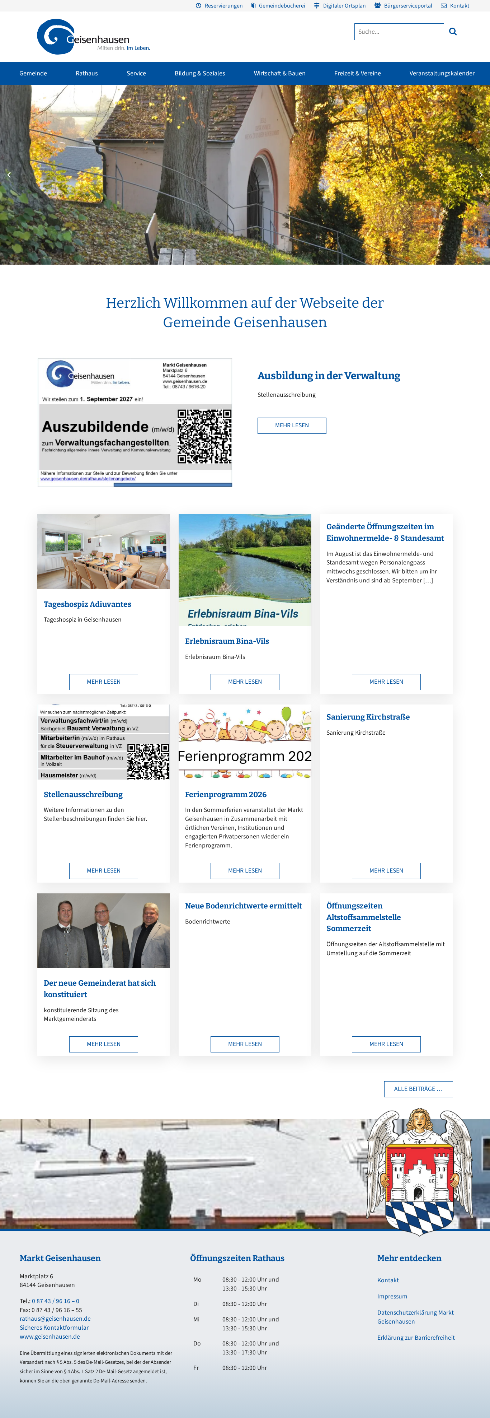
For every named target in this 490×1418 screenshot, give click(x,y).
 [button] (453, 31)
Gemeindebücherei (282, 6)
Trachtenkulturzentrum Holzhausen (277, 145)
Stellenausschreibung (83, 794)
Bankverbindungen (27, 193)
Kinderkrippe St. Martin (232, 167)
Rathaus (87, 73)
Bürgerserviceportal (408, 6)
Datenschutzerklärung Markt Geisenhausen (415, 1317)
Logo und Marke (351, 162)
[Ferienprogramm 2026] (245, 777)
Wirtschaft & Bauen (280, 73)
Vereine (81, 141)
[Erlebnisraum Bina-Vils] (245, 624)
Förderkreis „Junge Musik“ (280, 116)
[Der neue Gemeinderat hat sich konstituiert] (103, 966)
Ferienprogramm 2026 (226, 794)
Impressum (392, 1296)
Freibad (81, 116)
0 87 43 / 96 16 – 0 (55, 1301)
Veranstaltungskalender (442, 73)
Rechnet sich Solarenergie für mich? (174, 178)
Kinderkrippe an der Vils (232, 193)
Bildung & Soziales (200, 73)
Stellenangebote (25, 180)
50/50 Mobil (399, 116)
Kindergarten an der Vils (232, 180)
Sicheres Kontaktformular (54, 1327)
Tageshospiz (400, 180)
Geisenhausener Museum (189, 116)
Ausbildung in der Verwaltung (329, 376)
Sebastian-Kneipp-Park (366, 128)
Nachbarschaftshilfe (408, 154)
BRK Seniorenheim (407, 128)
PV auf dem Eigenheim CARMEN (170, 158)
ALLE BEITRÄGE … (418, 1088)
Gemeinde (33, 73)
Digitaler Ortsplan (344, 6)
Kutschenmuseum (182, 128)
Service (136, 73)
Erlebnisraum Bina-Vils (227, 641)
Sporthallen (86, 128)
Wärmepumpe (162, 195)
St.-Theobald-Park (361, 141)
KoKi (391, 141)
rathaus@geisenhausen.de (55, 1318)
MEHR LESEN (292, 425)
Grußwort (17, 116)
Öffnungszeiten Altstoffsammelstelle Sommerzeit (363, 917)
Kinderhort (219, 206)
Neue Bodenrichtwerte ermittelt (243, 906)
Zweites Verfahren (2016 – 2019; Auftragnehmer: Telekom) (196, 139)
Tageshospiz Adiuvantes (87, 604)
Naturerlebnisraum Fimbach (372, 116)
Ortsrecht (17, 167)
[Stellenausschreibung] (103, 777)
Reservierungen (224, 6)
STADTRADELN (88, 154)
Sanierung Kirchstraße (368, 717)
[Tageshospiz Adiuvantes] (103, 587)
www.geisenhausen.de (50, 1336)
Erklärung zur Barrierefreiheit (416, 1337)
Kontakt (459, 6)
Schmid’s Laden (269, 128)
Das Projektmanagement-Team (367, 149)
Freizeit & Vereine (357, 73)
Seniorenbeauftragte (409, 167)
